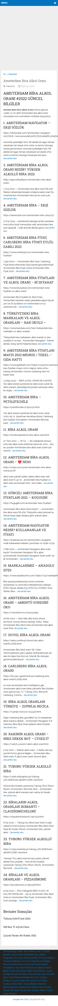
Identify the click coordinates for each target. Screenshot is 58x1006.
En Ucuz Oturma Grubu (26, 958)
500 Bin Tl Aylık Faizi (16, 927)
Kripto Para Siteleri (35, 971)
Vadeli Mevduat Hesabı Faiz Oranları (21, 990)
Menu (4, 3)
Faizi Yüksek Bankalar (19, 977)
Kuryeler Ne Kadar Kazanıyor (30, 967)
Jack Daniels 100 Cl (33, 951)
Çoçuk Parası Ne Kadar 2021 (19, 935)
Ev (4, 74)
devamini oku (10, 158)
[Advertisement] (29, 38)
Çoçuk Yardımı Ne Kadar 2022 (26, 980)
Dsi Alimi (23, 974)
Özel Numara (34, 974)
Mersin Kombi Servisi (13, 964)
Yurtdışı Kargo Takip (13, 951)
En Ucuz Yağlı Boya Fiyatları (36, 961)
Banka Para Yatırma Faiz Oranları (35, 987)
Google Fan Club (20, 999)
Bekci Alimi (17, 984)
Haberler (12, 74)
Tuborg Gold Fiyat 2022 (16, 918)
